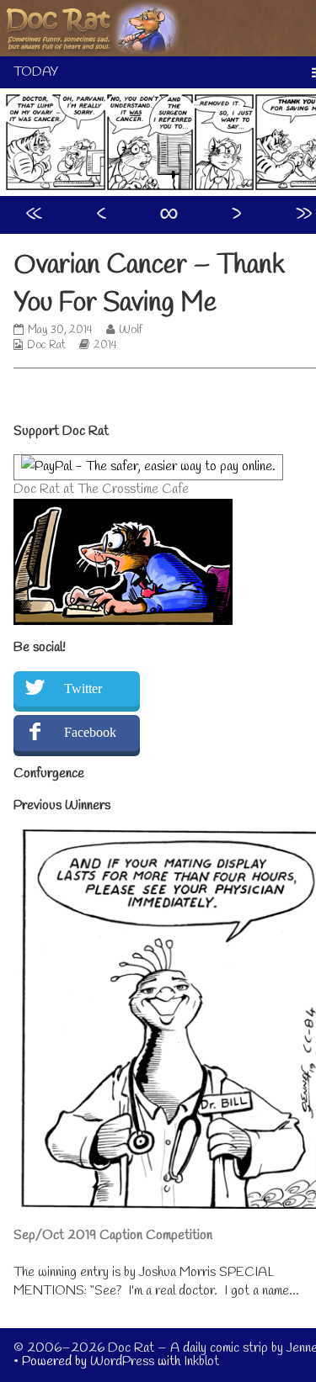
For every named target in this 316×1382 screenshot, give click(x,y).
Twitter (83, 688)
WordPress (122, 1361)
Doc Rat (46, 345)
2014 (105, 345)
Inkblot (201, 1361)
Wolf (130, 330)
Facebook (90, 732)
